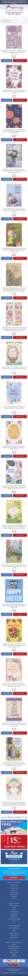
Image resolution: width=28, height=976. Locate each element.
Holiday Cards (14, 888)
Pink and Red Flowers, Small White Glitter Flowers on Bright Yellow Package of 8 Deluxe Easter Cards (14, 645)
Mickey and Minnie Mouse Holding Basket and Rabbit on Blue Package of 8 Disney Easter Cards (14, 606)
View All (14, 921)
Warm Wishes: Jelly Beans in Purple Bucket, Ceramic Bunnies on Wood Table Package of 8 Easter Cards (14, 764)
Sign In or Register (14, 927)
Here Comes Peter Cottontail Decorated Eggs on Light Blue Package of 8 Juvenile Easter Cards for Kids (14, 487)
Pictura (14, 907)
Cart (26, 7)
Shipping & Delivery (14, 933)
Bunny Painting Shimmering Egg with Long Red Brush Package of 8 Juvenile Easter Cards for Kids (14, 250)
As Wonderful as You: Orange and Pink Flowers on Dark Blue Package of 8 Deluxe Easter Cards (14, 131)
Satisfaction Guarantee (14, 946)
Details (20, 614)
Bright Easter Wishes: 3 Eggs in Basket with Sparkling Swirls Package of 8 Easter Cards (14, 210)
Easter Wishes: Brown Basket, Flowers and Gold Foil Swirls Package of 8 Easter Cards (14, 367)
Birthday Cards (14, 884)
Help (14, 929)
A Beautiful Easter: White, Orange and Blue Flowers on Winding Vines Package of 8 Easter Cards (14, 52)
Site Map (14, 954)
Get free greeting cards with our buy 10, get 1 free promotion (14, 3)
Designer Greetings (14, 905)
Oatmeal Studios (14, 917)
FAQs (14, 931)
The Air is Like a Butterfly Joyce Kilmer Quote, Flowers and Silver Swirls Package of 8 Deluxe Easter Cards (14, 685)
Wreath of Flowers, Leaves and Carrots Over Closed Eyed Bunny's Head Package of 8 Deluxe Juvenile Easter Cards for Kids (14, 803)
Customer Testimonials (14, 948)
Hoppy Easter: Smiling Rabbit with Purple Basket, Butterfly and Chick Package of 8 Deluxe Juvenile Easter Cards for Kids (14, 527)
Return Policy (14, 935)
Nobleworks (14, 915)
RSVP (14, 909)
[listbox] (20, 21)
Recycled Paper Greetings (14, 919)
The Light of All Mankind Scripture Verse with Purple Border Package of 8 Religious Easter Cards (14, 724)
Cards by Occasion (14, 886)
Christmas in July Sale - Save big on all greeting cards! (14, 1)
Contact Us (14, 956)
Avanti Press (14, 911)
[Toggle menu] (1, 7)
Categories (14, 896)
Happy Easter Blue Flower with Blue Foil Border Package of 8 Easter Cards (14, 407)
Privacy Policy (14, 950)
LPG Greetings (14, 913)
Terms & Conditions (14, 952)
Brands (14, 898)
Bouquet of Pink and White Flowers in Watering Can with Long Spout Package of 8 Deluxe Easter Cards (14, 171)
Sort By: (13, 21)
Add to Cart (20, 60)
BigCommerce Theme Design (9, 972)
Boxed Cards (14, 890)
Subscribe (14, 877)
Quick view (7, 60)
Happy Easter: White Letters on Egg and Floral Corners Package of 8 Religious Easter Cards (14, 447)
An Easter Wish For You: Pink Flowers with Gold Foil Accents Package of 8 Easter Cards (14, 91)
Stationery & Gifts (14, 894)
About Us (14, 944)
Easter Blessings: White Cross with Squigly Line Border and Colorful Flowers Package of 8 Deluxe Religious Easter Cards (14, 329)
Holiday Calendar (14, 937)
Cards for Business (14, 892)
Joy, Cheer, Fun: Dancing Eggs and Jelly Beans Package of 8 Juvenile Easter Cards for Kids (14, 566)
